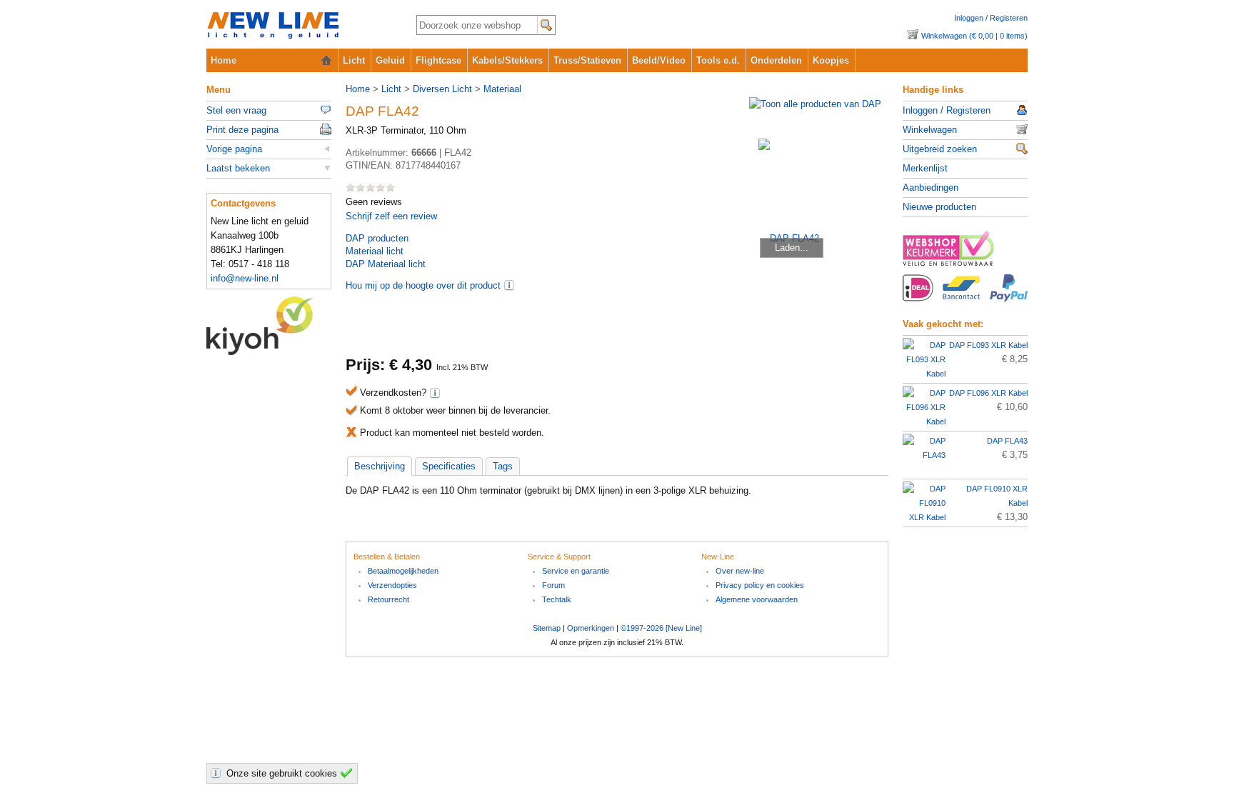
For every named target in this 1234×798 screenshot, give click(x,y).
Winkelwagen (930, 129)
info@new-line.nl (245, 278)
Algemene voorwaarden (757, 599)
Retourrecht (388, 599)
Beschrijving (379, 466)
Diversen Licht (442, 89)
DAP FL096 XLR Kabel (988, 393)
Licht (354, 60)
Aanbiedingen (930, 187)
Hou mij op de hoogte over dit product (423, 285)
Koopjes (831, 60)
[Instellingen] (217, 773)
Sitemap (547, 628)
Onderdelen (776, 60)
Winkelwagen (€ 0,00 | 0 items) (974, 35)
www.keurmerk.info (965, 252)
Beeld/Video (659, 60)
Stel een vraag (236, 110)
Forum (553, 585)
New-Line (299, 26)
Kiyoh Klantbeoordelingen (268, 325)
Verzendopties (392, 585)
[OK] (348, 773)
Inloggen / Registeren (991, 18)
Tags (503, 466)
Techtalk (556, 599)
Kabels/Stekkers (507, 60)
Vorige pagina (234, 149)
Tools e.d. (718, 60)
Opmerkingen (590, 628)
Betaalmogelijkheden (403, 571)
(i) (509, 285)
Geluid (390, 60)
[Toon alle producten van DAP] (815, 104)
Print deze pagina (242, 129)
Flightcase (438, 60)
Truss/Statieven (587, 60)
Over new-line (740, 571)
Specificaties (449, 466)
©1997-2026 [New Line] (661, 628)
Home (223, 60)
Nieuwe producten (939, 206)
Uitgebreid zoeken (940, 149)
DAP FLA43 (1007, 441)
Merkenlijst (925, 168)
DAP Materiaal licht (386, 264)
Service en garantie (575, 571)
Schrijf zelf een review (391, 216)
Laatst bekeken (238, 168)
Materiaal (502, 89)
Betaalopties (965, 295)
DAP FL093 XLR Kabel (988, 345)
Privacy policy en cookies (760, 585)
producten (377, 238)
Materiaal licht (374, 251)
